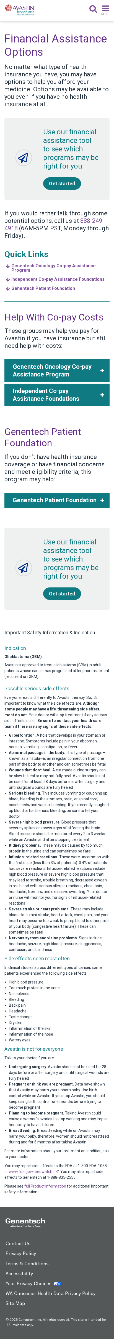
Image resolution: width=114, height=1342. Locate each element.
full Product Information (45, 1186)
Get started (62, 183)
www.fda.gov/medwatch (30, 1171)
